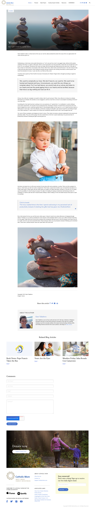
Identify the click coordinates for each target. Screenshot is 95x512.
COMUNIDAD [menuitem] (71, 2)
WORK (11, 11)
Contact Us (37, 478)
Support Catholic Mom (21, 451)
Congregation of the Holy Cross (42, 496)
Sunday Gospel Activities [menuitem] (53, 2)
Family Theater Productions (41, 494)
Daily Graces (69, 324)
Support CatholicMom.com (40, 480)
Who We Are (37, 476)
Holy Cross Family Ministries (41, 491)
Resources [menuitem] (64, 2)
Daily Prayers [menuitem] (43, 2)
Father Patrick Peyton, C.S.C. (41, 498)
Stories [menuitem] (29, 2)
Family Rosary (37, 492)
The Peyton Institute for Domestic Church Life (42, 500)
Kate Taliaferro (27, 47)
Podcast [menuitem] (36, 2)
